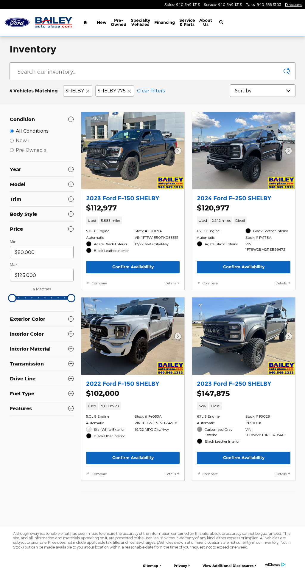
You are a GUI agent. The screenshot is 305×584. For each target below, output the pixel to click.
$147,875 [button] (213, 393)
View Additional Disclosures (228, 565)
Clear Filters (151, 90)
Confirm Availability (133, 266)
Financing (164, 22)
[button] (133, 220)
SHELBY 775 (112, 90)
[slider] (12, 298)
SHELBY (75, 90)
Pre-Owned (118, 22)
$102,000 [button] (102, 393)
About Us (205, 22)
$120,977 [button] (213, 207)
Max (13, 264)
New (102, 22)
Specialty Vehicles (140, 22)
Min (13, 241)
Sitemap (150, 565)
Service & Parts (187, 22)
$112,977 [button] (101, 207)
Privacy (180, 565)
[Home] (17, 22)
